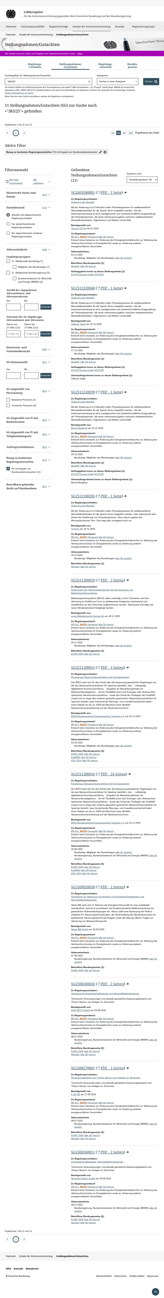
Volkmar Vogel (78, 324)
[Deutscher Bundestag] (13, 14)
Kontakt (119, 26)
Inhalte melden (136, 1275)
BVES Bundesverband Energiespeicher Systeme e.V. (98, 716)
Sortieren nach (134, 173)
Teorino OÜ (77, 228)
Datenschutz (120, 1275)
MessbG (75, 266)
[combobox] (117, 81)
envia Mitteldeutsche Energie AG (87, 616)
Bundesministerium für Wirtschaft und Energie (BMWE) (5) (34, 280)
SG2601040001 (83, 192)
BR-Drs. (79, 237)
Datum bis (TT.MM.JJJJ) (31, 326)
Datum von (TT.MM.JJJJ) (13, 326)
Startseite (11, 26)
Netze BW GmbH (79, 929)
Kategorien (102, 75)
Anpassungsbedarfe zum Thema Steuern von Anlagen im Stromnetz (105, 1077)
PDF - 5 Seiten (112, 667)
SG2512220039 (83, 391)
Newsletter (32, 1268)
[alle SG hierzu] (106, 237)
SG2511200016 (83, 773)
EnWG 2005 (77, 654)
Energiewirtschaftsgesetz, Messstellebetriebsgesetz (97, 1162)
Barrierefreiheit (104, 1275)
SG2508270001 (83, 1067)
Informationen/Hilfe (33, 26)
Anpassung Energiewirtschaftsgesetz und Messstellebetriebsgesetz (105, 993)
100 (131, 133)
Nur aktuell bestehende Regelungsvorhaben (23, 226)
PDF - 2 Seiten (112, 580)
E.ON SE (75, 1094)
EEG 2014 (76, 760)
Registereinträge (58, 26)
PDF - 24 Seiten (113, 773)
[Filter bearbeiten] (100, 152)
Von (8, 300)
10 (113, 133)
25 (119, 133)
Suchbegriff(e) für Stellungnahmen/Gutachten (28, 75)
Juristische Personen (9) (24, 405)
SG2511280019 (83, 580)
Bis (25, 300)
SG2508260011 (83, 1151)
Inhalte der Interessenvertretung (92, 26)
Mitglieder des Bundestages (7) (34, 267)
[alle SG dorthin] (123, 258)
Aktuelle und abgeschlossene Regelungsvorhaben (26, 216)
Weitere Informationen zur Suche (19, 93)
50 (125, 133)
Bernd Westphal (79, 428)
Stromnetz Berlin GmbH (83, 1178)
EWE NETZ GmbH (80, 1010)
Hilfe (8, 1268)
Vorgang (92, 237)
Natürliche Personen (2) (24, 399)
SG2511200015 (83, 667)
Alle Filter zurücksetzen (16, 181)
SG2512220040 (83, 287)
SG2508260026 (83, 983)
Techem (75, 529)
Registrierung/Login (143, 26)
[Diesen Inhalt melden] (125, 192)
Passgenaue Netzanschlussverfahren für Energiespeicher (100, 677)
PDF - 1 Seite (111, 192)
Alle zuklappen (38, 181)
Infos (79, 53)
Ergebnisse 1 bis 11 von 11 (18, 124)
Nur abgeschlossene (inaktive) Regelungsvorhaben (27, 235)
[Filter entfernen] (105, 152)
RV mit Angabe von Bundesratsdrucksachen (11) (26, 470)
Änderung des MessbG (82, 202)
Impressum (152, 1275)
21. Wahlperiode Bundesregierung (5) (31, 272)
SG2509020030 (83, 886)
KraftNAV (75, 757)
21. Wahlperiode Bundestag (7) (27, 261)
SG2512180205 (83, 495)
